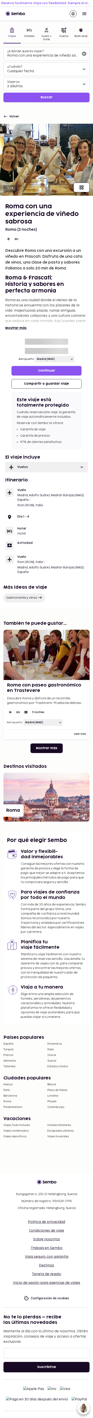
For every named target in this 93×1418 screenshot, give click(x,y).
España (8, 1044)
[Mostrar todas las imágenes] (82, 187)
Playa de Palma (57, 1090)
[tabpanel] (46, 74)
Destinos (46, 1265)
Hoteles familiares (59, 1125)
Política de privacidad (46, 1222)
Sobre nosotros (46, 1239)
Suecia (51, 1060)
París (6, 1090)
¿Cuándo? (14, 66)
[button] (46, 467)
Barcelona (10, 1095)
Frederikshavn (12, 1107)
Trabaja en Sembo (47, 1248)
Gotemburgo (55, 1107)
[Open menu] (84, 13)
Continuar (46, 370)
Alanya (8, 1084)
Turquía (8, 1049)
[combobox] (43, 55)
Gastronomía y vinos (21, 598)
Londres (52, 1095)
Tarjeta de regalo (46, 1274)
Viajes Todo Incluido (16, 1125)
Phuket (51, 1101)
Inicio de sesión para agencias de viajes (46, 1283)
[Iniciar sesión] (73, 13)
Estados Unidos (57, 1066)
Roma (7, 1101)
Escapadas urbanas (60, 1130)
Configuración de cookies (50, 1298)
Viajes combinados (16, 1130)
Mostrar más (16, 328)
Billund (51, 1084)
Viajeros (13, 82)
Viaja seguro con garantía (46, 1257)
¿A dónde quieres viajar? (25, 51)
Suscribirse (46, 1367)
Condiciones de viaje (46, 1231)
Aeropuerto (26, 359)
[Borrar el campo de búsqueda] (84, 53)
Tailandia (9, 1066)
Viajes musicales (58, 1136)
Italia (50, 1049)
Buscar (47, 97)
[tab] (12, 34)
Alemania (9, 1060)
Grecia (51, 1055)
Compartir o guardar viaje (46, 383)
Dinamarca (54, 1044)
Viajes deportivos (14, 1136)
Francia (8, 1055)
